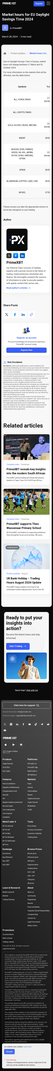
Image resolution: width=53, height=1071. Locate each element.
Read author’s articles (17, 288)
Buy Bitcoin (7, 853)
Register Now (26, 350)
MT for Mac (7, 833)
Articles (5, 896)
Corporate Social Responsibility (39, 911)
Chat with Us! (32, 690)
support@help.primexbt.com (26, 716)
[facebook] (17, 724)
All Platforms (32, 775)
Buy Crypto (6, 771)
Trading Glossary (9, 899)
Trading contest (8, 942)
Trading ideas (32, 837)
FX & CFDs (6, 767)
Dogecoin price (33, 865)
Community (32, 896)
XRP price (31, 861)
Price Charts (32, 826)
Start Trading (15, 646)
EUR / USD (31, 872)
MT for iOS (6, 830)
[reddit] (48, 724)
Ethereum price (33, 857)
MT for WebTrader (9, 841)
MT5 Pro (5, 845)
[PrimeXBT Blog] (13, 738)
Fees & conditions (9, 784)
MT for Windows (8, 837)
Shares (30, 795)
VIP (4, 798)
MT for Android (8, 826)
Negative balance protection (13, 802)
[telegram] (42, 724)
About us (31, 892)
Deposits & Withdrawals (11, 787)
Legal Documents (34, 922)
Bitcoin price (32, 853)
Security (5, 795)
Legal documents (9, 949)
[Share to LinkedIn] (23, 314)
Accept (9, 1051)
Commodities (32, 791)
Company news (13, 464)
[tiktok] (35, 724)
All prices (31, 883)
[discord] (5, 730)
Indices (30, 787)
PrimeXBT (17, 28)
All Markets (32, 806)
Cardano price (32, 868)
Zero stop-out (7, 813)
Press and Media (33, 907)
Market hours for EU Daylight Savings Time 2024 (39, 53)
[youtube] (29, 724)
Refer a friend (7, 938)
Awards (30, 903)
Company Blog (33, 914)
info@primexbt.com (24, 712)
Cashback (6, 817)
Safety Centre (32, 926)
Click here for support (24, 705)
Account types (8, 806)
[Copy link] (31, 314)
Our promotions (8, 934)
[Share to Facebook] (15, 314)
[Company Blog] (4, 53)
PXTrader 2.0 (32, 764)
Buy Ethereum (8, 857)
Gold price (31, 879)
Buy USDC (6, 865)
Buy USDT (6, 861)
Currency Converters (35, 830)
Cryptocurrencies (34, 798)
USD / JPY (31, 876)
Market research (8, 892)
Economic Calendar (35, 833)
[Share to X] (6, 314)
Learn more (27, 1047)
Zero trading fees (9, 810)
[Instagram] (11, 724)
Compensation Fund (10, 791)
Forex (29, 784)
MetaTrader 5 (32, 771)
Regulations (32, 899)
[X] (5, 724)
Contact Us (32, 918)
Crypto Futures (8, 764)
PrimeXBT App (33, 767)
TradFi (30, 810)
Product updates (18, 53)
